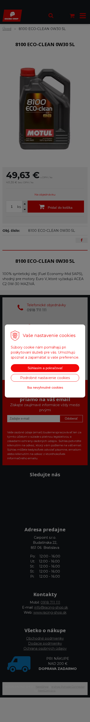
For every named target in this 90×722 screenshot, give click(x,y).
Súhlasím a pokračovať (45, 368)
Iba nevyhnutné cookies (45, 387)
